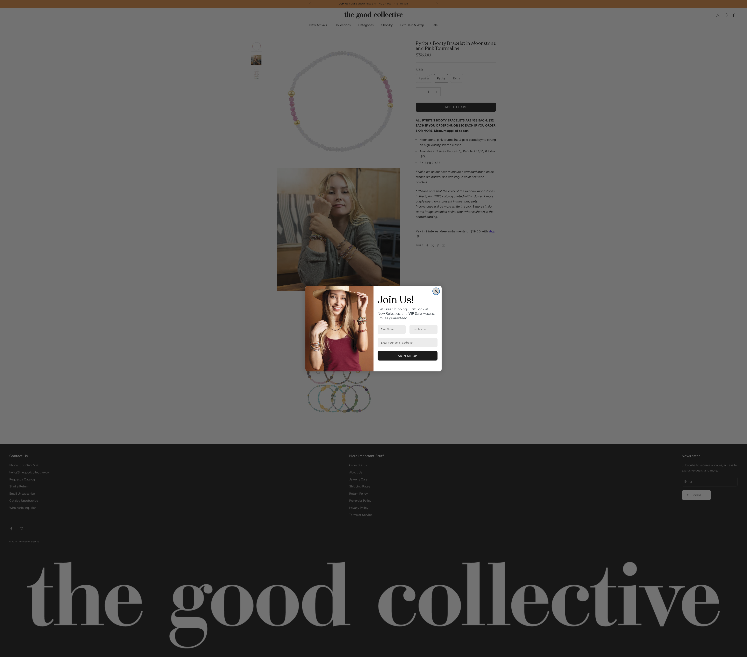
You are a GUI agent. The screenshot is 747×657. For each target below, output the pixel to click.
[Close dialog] (436, 291)
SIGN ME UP (407, 356)
